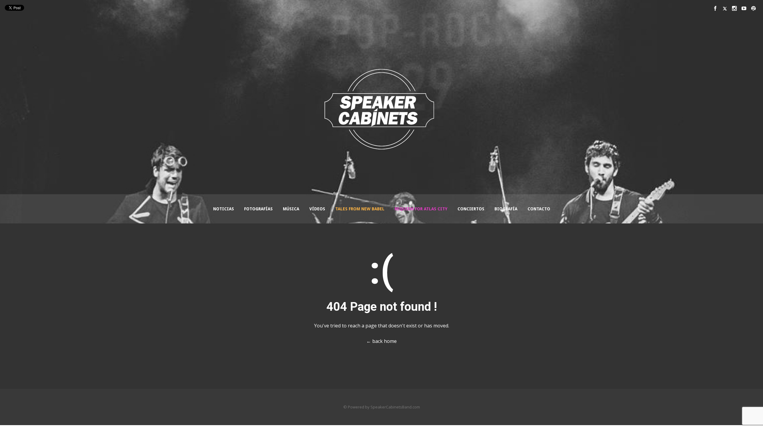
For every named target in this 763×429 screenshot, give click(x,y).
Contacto (539, 208)
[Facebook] (715, 8)
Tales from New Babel (359, 208)
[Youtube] (744, 8)
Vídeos (317, 208)
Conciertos (471, 208)
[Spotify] (753, 8)
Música (291, 208)
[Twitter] (724, 8)
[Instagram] (734, 8)
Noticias (223, 208)
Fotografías (258, 208)
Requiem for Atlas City (421, 208)
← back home (381, 341)
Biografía (505, 208)
